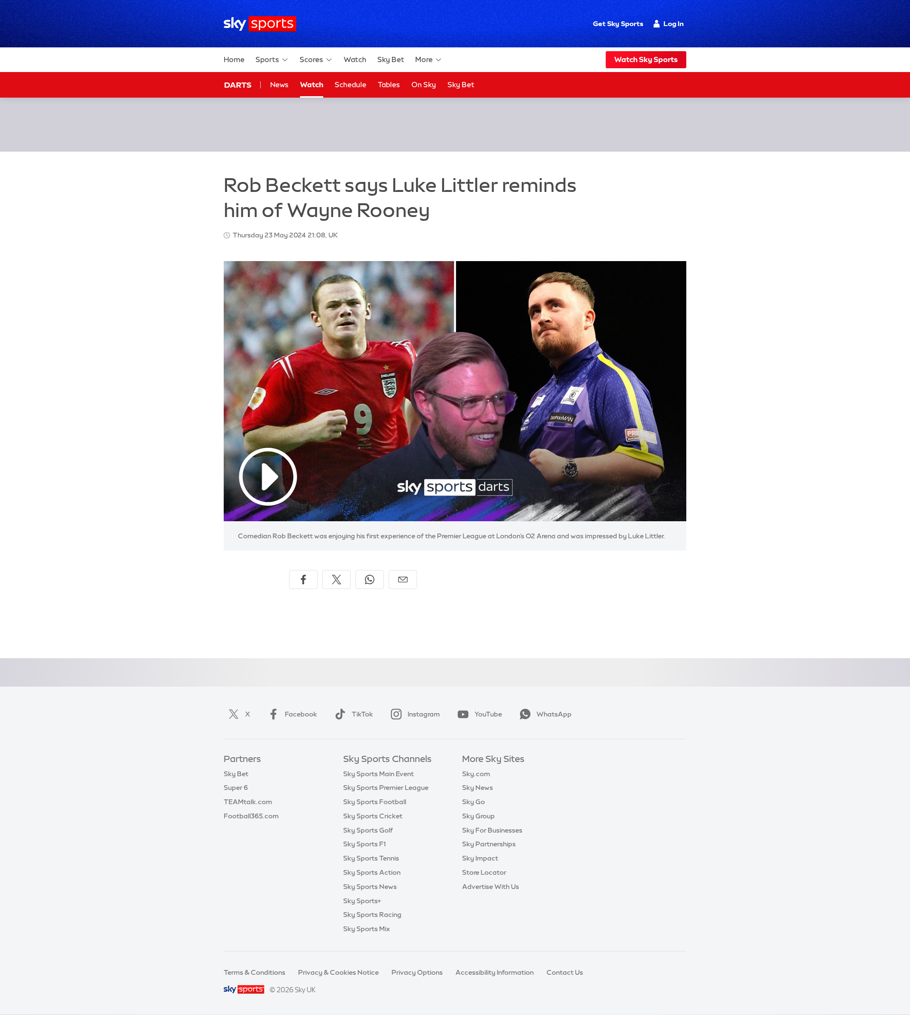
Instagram (424, 714)
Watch (355, 59)
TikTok (362, 714)
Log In (674, 23)
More (424, 59)
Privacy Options (417, 972)
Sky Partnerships (489, 844)
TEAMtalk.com (248, 801)
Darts (237, 85)
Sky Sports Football (374, 801)
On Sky (423, 84)
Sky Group (478, 816)
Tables (389, 84)
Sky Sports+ (362, 900)
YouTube (488, 714)
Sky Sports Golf (368, 830)
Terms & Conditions (254, 972)
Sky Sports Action (371, 872)
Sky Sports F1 (364, 844)
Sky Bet (390, 59)
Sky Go (473, 801)
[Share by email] (403, 579)
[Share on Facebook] (303, 579)
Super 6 (236, 787)
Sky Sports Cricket (372, 816)
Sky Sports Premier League (385, 787)
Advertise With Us (490, 886)
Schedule (350, 84)
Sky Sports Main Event (378, 773)
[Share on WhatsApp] (369, 579)
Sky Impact (480, 858)
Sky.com (476, 773)
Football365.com (251, 816)
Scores (311, 59)
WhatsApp (554, 714)
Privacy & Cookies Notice (338, 972)
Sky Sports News (370, 886)
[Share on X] (336, 579)
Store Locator (484, 872)
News (279, 84)
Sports (267, 59)
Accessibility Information (494, 972)
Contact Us (564, 972)
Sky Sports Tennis (371, 858)
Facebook (301, 714)
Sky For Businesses (492, 830)
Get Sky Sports (618, 23)
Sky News (477, 787)
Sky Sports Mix (366, 928)
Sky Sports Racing (372, 914)
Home (234, 59)
